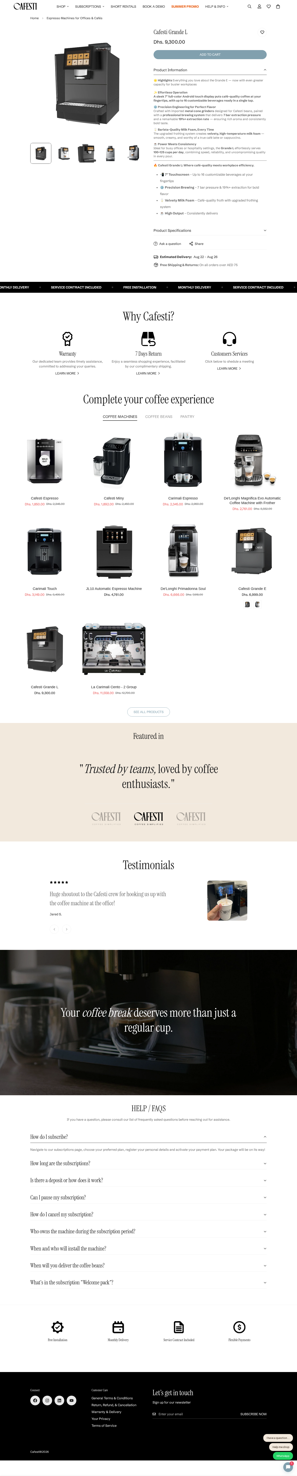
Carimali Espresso (183, 498)
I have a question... (278, 1437)
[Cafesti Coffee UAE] (25, 6)
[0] (278, 6)
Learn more (65, 373)
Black (247, 604)
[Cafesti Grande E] (252, 550)
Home (34, 18)
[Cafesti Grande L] (44, 649)
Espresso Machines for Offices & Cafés (74, 18)
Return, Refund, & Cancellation (114, 1405)
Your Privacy (101, 1419)
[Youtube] (71, 1400)
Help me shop (281, 1447)
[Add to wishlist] (262, 32)
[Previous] (54, 929)
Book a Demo (154, 6)
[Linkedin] (59, 1400)
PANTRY (187, 416)
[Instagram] (47, 1400)
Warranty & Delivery (106, 1412)
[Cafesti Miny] (114, 460)
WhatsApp (283, 1455)
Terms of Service (104, 1426)
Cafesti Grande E (252, 589)
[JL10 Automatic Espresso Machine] (114, 550)
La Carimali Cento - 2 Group (114, 687)
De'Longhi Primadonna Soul (183, 589)
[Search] (249, 6)
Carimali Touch (45, 589)
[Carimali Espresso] (183, 460)
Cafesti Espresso (44, 498)
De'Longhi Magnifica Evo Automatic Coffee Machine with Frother (252, 500)
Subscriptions (88, 6)
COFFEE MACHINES (120, 416)
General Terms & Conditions (112, 1398)
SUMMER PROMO (185, 6)
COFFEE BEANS (158, 416)
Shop (61, 6)
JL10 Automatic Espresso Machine (114, 589)
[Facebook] (35, 1400)
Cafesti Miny (114, 498)
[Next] (66, 929)
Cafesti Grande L (44, 687)
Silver (257, 604)
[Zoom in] (134, 35)
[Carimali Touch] (44, 550)
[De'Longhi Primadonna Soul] (183, 550)
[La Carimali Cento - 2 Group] (114, 649)
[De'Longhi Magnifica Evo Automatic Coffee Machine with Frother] (252, 460)
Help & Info (215, 6)
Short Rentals (123, 6)
